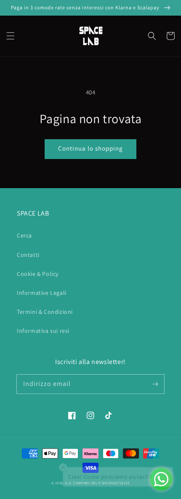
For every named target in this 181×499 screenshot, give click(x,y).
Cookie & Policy (38, 274)
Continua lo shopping (90, 148)
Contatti (28, 255)
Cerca (24, 235)
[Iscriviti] (155, 384)
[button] (10, 36)
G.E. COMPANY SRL (81, 482)
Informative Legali (42, 293)
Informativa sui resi (43, 330)
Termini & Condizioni (45, 312)
